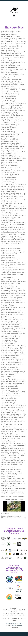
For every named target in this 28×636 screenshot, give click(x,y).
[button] (14, 15)
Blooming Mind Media (17, 625)
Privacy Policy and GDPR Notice (14, 623)
